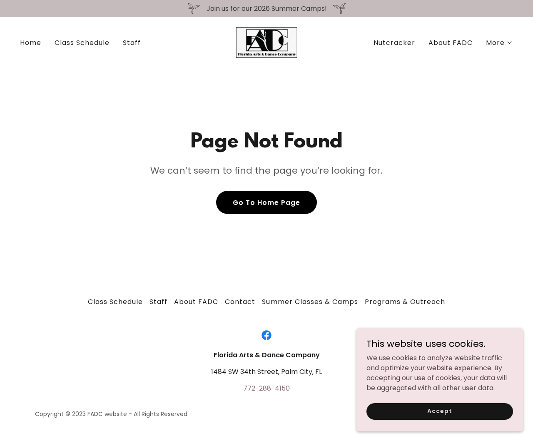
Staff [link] (132, 42)
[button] (499, 43)
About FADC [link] (450, 42)
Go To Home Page (266, 202)
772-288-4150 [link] (266, 388)
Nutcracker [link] (394, 42)
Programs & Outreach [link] (405, 301)
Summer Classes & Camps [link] (310, 301)
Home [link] (30, 42)
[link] (266, 42)
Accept (439, 411)
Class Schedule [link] (82, 42)
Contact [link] (240, 301)
